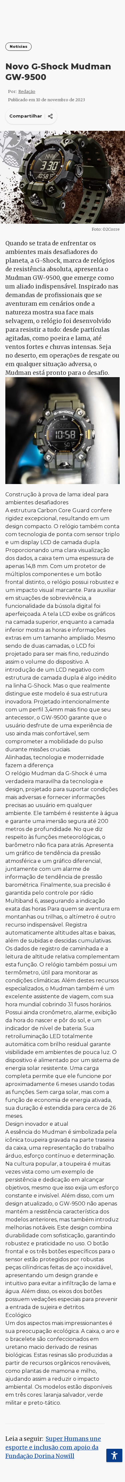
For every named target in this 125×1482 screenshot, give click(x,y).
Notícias (18, 46)
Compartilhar (25, 116)
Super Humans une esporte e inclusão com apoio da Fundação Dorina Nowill (53, 1447)
